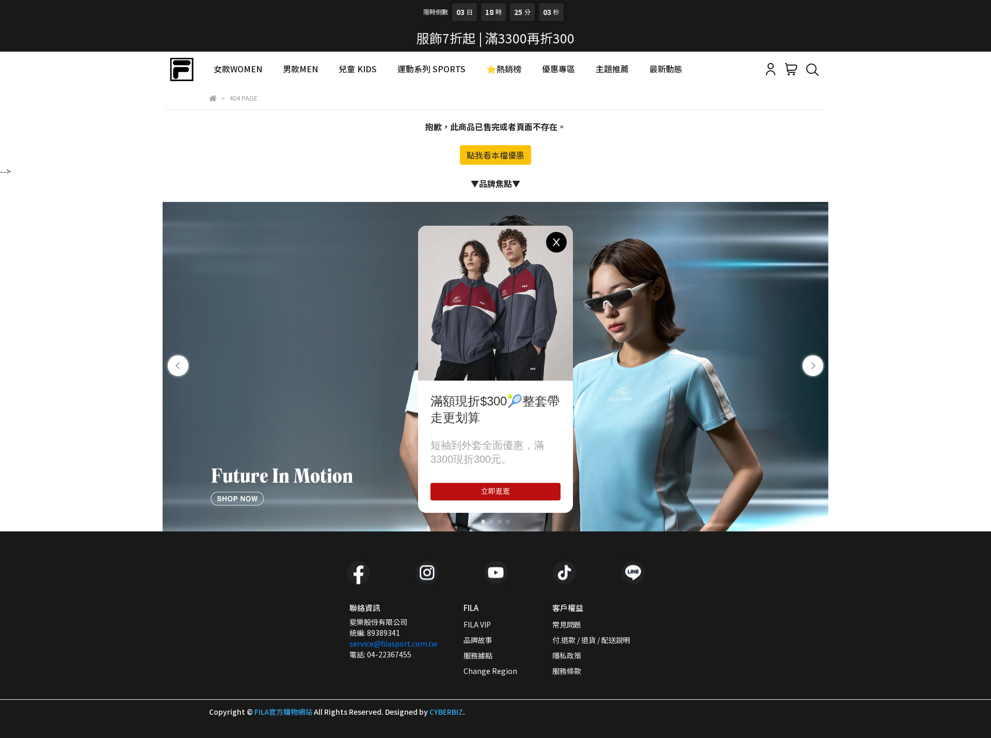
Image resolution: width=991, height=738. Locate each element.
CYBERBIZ (446, 711)
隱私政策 (566, 655)
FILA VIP (477, 624)
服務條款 (566, 671)
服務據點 (477, 655)
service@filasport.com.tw (393, 643)
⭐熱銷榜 (503, 68)
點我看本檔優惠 (495, 155)
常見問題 (566, 624)
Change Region (490, 671)
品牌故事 (477, 640)
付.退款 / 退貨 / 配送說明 (591, 640)
